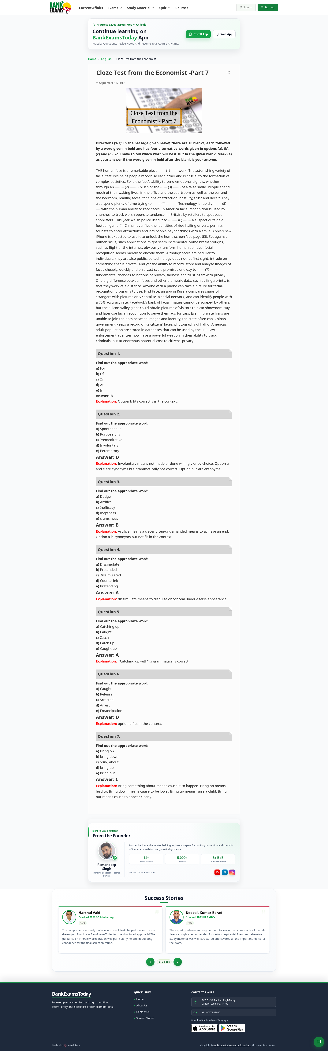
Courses (181, 8)
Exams (113, 8)
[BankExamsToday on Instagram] (232, 872)
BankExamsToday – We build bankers (232, 1045)
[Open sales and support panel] (319, 1042)
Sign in (247, 7)
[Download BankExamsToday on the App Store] (204, 1028)
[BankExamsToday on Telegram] (225, 872)
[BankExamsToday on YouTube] (217, 872)
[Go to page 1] (150, 962)
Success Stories (145, 1018)
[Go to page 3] (177, 962)
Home (92, 59)
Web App (227, 34)
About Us (141, 1005)
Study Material (138, 8)
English (106, 59)
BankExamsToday (71, 994)
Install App (201, 34)
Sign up (269, 7)
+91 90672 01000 (211, 1012)
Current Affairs (91, 8)
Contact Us (142, 1012)
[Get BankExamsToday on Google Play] (232, 1028)
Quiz (162, 8)
